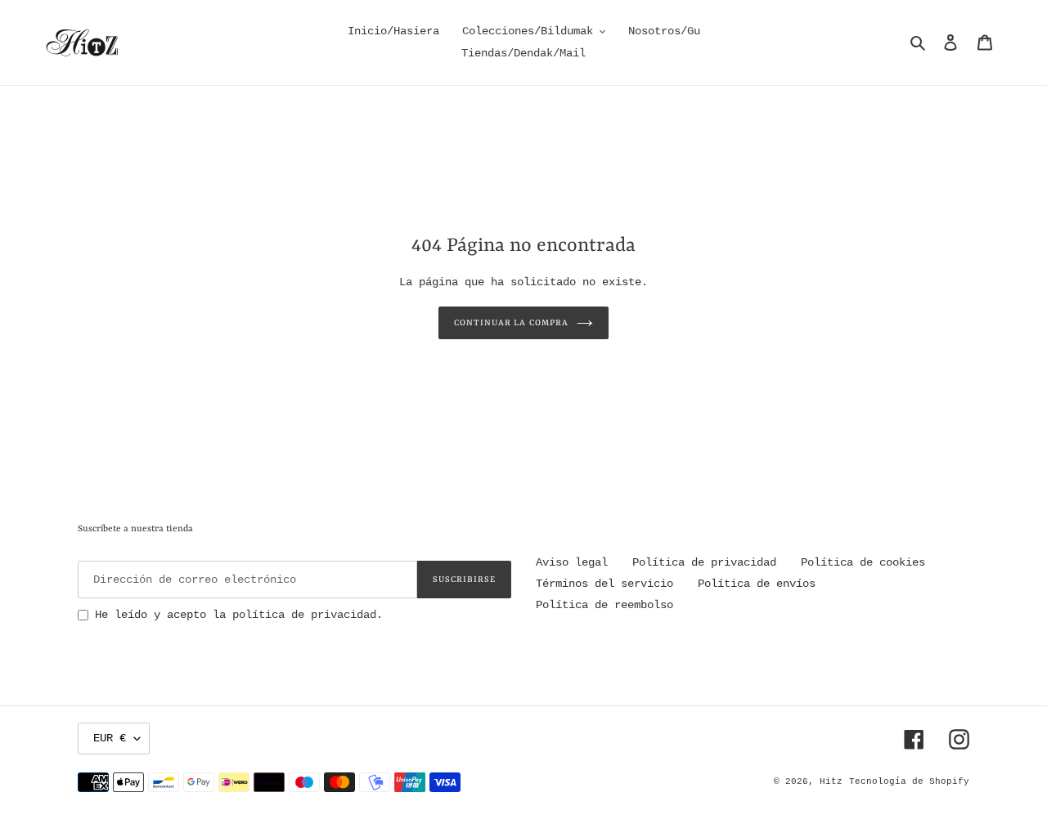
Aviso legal (572, 562)
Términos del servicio (604, 583)
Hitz (831, 781)
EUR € (109, 738)
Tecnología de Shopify (909, 781)
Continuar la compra (511, 323)
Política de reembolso (604, 604)
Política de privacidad (704, 562)
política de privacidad (304, 614)
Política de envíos (757, 583)
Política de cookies (863, 562)
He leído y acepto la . (239, 614)
